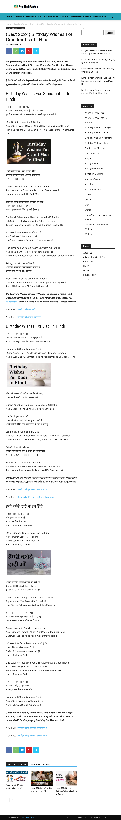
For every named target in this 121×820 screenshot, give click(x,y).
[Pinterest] (29, 51)
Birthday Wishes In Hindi (55, 16)
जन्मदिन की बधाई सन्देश (27, 309)
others (88, 194)
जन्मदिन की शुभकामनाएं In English (32, 489)
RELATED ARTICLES (17, 764)
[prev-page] (8, 800)
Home (9, 16)
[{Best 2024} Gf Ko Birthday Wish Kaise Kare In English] (66, 778)
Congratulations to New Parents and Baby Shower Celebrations (96, 52)
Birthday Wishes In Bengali (98, 127)
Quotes (88, 199)
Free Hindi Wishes (28, 817)
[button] (111, 16)
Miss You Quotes (93, 189)
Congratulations (92, 153)
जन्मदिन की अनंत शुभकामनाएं (29, 317)
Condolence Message (95, 148)
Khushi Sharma (15, 44)
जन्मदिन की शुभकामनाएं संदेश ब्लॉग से (32, 728)
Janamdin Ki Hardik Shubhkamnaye (36, 497)
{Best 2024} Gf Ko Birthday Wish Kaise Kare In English (66, 791)
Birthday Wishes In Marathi (98, 137)
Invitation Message (94, 173)
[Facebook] (9, 51)
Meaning (89, 184)
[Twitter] (36, 51)
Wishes (88, 234)
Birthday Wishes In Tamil (97, 142)
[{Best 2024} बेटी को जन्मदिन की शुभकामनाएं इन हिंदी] (41, 778)
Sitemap (87, 279)
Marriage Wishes (93, 179)
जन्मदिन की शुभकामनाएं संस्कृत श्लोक (32, 735)
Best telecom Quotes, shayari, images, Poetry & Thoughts (95, 91)
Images (88, 158)
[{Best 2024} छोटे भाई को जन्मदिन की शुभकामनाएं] (17, 777)
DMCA (86, 266)
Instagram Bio (32, 16)
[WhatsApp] (16, 51)
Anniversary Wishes (80, 16)
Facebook (11, 301)
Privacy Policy (89, 274)
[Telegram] (22, 51)
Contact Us (98, 16)
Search (84, 28)
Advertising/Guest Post (94, 257)
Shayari (18, 16)
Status (88, 209)
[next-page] (12, 800)
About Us (87, 252)
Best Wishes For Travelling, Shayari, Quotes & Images (98, 61)
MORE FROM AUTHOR (40, 764)
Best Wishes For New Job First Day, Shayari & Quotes (97, 70)
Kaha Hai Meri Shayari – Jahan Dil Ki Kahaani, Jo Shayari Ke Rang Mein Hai (98, 81)
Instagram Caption (94, 168)
